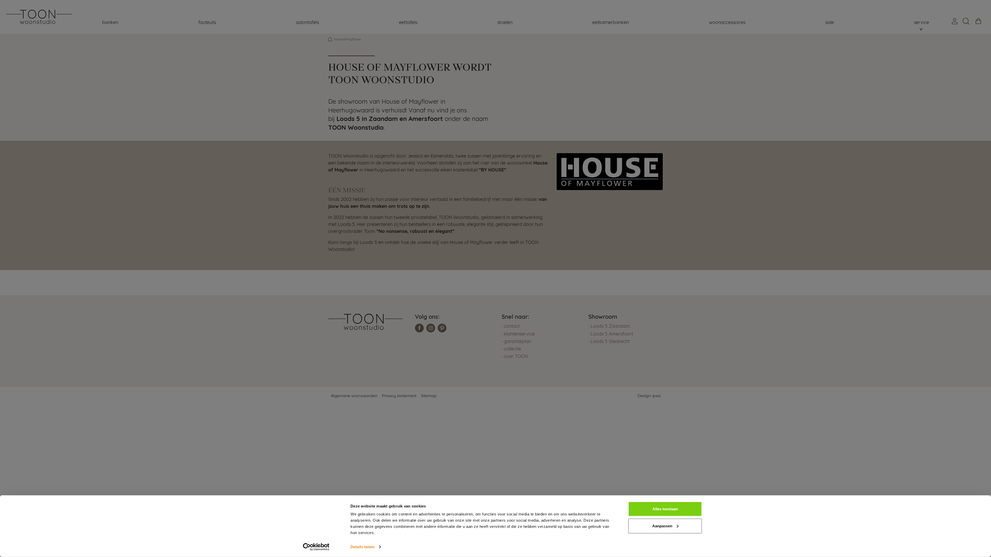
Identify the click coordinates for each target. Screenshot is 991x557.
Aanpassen (662, 525)
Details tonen (362, 547)
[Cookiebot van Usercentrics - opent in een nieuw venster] (316, 547)
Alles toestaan (665, 509)
